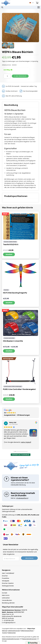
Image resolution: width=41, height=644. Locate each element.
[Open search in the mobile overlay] (2, 7)
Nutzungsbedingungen (29, 639)
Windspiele (5, 581)
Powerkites (5, 578)
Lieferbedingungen (14, 631)
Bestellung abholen (8, 603)
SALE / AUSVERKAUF (8, 573)
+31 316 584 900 (9, 620)
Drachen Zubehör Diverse (10, 241)
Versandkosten (7, 600)
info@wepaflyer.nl (9, 623)
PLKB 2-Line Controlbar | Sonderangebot (19, 389)
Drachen (6, 290)
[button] (31, 3)
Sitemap (4, 631)
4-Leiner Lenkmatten (9, 338)
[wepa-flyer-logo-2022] (5, 3)
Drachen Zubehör (8, 583)
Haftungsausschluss (27, 631)
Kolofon (4, 633)
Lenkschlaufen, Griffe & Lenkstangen (12, 386)
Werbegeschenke (8, 586)
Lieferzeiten (6, 598)
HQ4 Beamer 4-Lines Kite (13, 341)
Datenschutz (12, 633)
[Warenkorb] (37, 3)
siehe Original (26, 442)
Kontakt (4, 593)
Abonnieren (29, 558)
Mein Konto (5, 595)
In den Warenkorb (20, 76)
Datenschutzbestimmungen (10, 639)
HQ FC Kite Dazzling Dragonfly (15, 293)
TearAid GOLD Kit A (10, 244)
